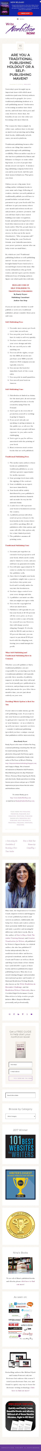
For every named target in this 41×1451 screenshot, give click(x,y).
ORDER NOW (25, 13)
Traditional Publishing (24, 816)
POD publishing (25, 811)
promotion (14, 814)
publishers (22, 814)
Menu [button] (22, 19)
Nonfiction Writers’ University (17, 990)
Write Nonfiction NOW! (20, 29)
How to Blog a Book (24, 935)
